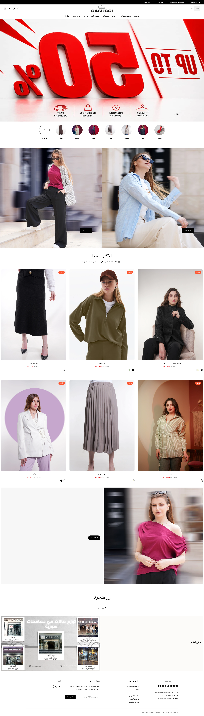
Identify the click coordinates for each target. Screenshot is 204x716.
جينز (143, 138)
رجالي (191, 8)
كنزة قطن (102, 363)
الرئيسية (136, 16)
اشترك (71, 697)
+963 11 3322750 (167, 695)
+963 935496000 (164, 699)
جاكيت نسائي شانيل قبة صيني (170, 363)
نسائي (197, 8)
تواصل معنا (76, 16)
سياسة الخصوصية (134, 696)
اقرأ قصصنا (94, 538)
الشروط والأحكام (134, 702)
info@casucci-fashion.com (164, 692)
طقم (93, 138)
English (67, 16)
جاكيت (77, 138)
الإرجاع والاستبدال (134, 699)
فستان (160, 138)
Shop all (44, 138)
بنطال (61, 138)
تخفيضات (106, 16)
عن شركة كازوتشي (133, 686)
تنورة (110, 138)
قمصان (127, 138)
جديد (113, 16)
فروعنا (86, 16)
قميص (170, 474)
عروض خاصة (95, 16)
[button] (177, 114)
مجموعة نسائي (126, 16)
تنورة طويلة (34, 363)
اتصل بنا (137, 693)
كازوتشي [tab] (102, 607)
